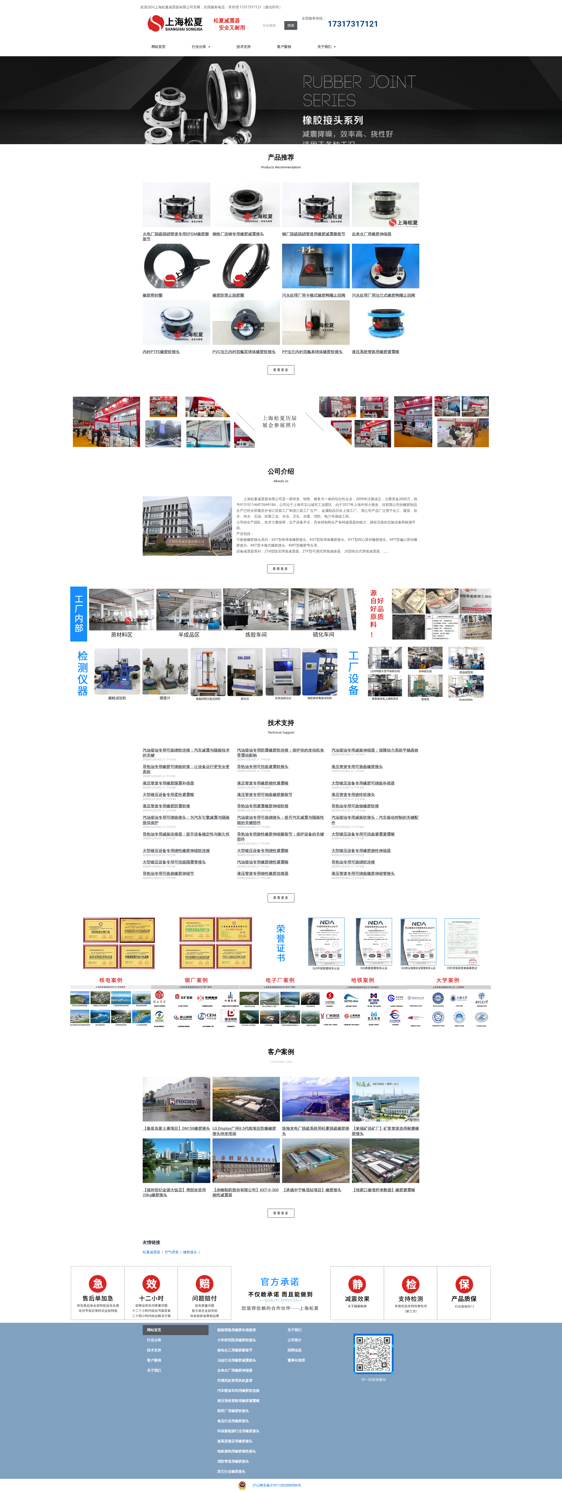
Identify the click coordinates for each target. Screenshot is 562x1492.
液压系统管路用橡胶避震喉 (375, 351)
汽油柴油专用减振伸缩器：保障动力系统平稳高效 (374, 750)
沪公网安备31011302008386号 (276, 1485)
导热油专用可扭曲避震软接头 (262, 766)
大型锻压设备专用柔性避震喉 (168, 794)
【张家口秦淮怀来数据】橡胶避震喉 (383, 1190)
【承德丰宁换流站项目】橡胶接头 (311, 1190)
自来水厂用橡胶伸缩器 (371, 234)
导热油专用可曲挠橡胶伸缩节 (168, 873)
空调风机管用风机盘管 (234, 1380)
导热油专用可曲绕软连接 (353, 862)
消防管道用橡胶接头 (233, 1461)
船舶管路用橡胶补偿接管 (236, 1330)
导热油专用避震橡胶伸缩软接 (262, 806)
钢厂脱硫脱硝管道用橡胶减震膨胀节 (313, 234)
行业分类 (199, 47)
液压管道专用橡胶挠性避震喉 (262, 783)
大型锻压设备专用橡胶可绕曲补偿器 (363, 783)
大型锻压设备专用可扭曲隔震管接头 (174, 862)
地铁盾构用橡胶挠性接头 (236, 1451)
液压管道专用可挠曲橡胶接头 (357, 766)
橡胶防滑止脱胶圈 (228, 295)
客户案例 (284, 47)
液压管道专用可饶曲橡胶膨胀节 (264, 794)
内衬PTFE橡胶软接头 (161, 351)
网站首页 (158, 47)
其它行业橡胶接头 (231, 1471)
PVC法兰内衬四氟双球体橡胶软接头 (244, 351)
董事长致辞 (296, 1360)
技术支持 (244, 47)
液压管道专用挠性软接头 (353, 794)
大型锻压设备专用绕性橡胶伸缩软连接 (176, 850)
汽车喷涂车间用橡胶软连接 (238, 1390)
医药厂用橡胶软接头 (233, 1411)
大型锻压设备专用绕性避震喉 (262, 850)
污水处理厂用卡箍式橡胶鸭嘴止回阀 (313, 295)
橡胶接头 (190, 1252)
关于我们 (324, 47)
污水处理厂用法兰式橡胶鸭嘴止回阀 (383, 295)
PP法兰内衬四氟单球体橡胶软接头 (312, 351)
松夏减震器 (151, 1252)
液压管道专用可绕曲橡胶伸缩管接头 (363, 873)
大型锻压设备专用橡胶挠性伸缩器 (361, 850)
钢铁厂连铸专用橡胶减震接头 (238, 234)
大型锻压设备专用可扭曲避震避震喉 (363, 834)
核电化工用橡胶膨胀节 (234, 1350)
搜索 (290, 25)
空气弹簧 (172, 1252)
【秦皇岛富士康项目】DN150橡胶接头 (176, 1128)
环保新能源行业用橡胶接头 (238, 1431)
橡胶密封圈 (152, 295)
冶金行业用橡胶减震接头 (236, 1360)
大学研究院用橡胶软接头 (236, 1340)
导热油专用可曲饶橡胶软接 (355, 806)
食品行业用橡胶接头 (233, 1421)
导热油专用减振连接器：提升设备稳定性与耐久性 (186, 834)
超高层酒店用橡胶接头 (234, 1441)
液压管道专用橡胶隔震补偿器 (168, 783)
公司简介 (295, 1340)
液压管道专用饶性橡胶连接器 (262, 873)
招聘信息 (295, 1350)
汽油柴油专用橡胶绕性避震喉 (262, 862)
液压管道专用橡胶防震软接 (166, 806)
